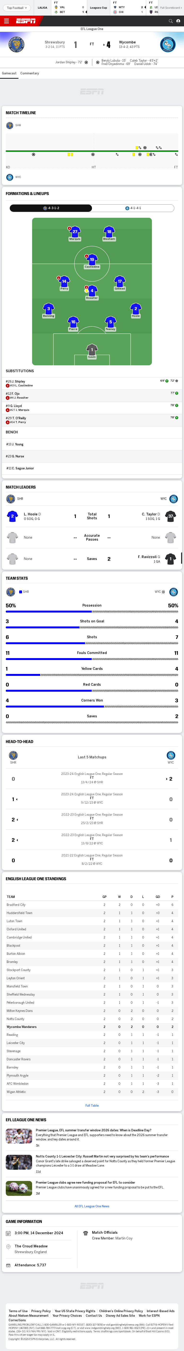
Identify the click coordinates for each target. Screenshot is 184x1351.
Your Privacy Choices (67, 1315)
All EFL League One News (92, 1206)
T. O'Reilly (19, 418)
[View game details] (92, 778)
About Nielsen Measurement (29, 1315)
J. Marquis (22, 410)
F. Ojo (16, 393)
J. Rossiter (21, 397)
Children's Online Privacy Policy (121, 1311)
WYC (18, 177)
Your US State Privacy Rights (75, 1311)
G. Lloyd (16, 406)
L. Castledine (24, 385)
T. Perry (20, 422)
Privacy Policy (41, 1311)
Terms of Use (18, 1311)
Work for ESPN (149, 1315)
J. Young (17, 444)
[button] (171, 21)
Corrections (17, 1320)
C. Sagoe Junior (23, 468)
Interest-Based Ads (161, 1311)
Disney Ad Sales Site (120, 1315)
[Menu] (6, 21)
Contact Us (94, 1315)
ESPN (26, 21)
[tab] (51, 208)
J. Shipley (18, 381)
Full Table (92, 1105)
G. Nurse (18, 456)
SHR (18, 125)
